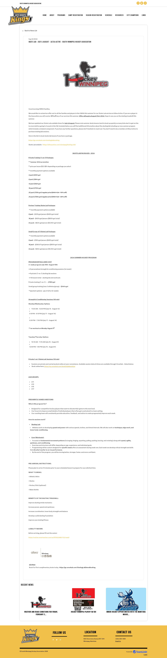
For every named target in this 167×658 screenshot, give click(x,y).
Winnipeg (45, 553)
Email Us (118, 641)
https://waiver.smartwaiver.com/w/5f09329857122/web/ (49, 537)
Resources (119, 15)
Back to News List (31, 30)
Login (145, 654)
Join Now (32, 564)
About (52, 15)
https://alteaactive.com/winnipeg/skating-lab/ (59, 144)
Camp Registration (75, 15)
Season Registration (94, 15)
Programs (61, 15)
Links (144, 15)
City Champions (133, 15)
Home (45, 15)
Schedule (108, 15)
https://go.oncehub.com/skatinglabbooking (44, 140)
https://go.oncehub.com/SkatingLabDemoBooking (77, 567)
